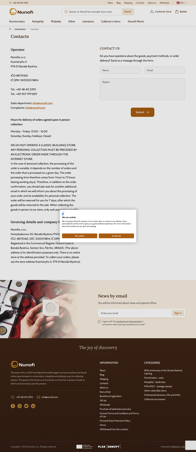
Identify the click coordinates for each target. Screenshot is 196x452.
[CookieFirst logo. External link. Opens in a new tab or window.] (63, 214)
